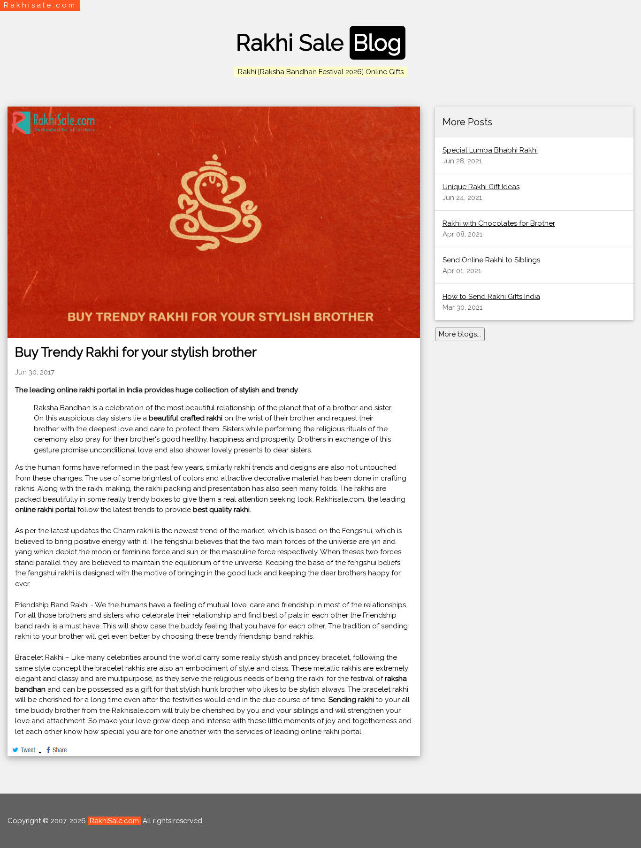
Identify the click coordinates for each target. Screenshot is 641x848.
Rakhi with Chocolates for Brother (499, 223)
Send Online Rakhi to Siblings (491, 260)
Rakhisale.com (40, 5)
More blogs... (460, 334)
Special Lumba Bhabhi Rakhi (490, 150)
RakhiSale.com (114, 821)
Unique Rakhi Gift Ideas (481, 187)
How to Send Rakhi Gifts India (491, 296)
